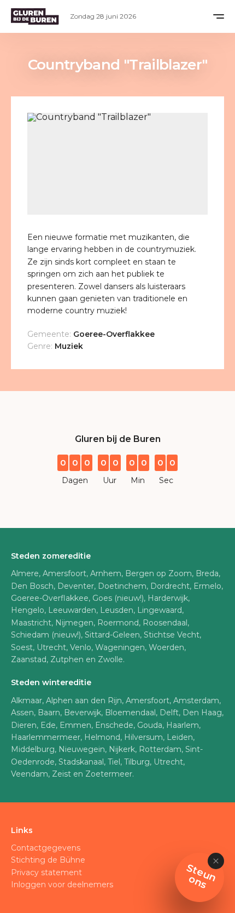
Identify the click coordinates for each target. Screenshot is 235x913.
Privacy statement (46, 872)
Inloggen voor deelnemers (62, 884)
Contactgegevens (45, 848)
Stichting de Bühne (48, 860)
